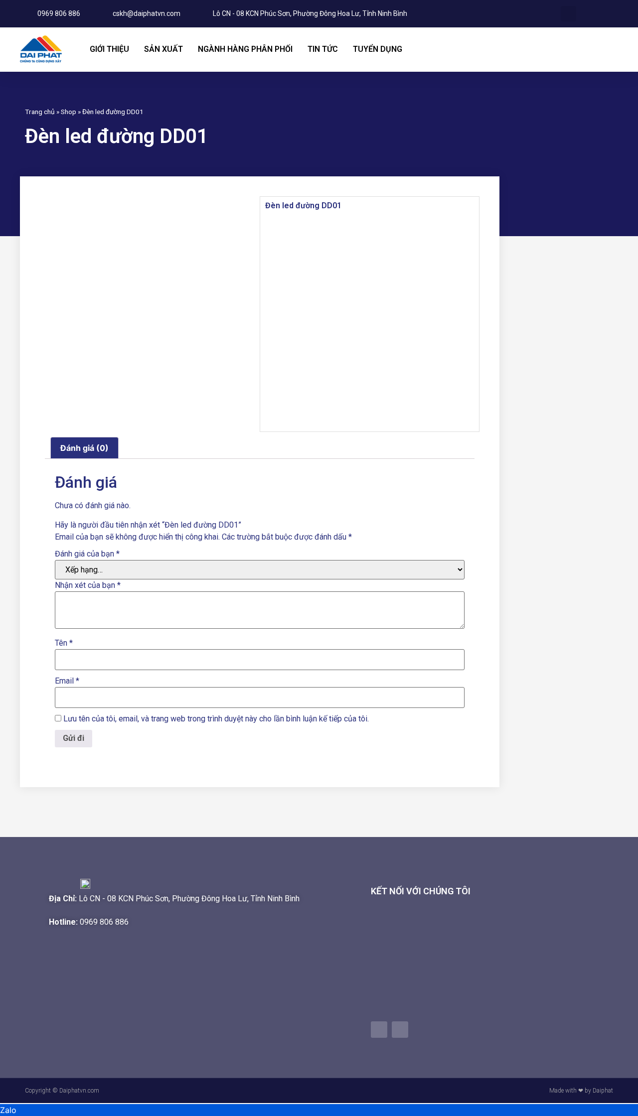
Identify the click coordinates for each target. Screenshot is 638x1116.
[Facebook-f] (379, 1029)
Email (67, 681)
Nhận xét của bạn (88, 585)
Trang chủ (40, 112)
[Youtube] (400, 1029)
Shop (68, 112)
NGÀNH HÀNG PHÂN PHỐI (245, 49)
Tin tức (323, 49)
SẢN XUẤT (163, 49)
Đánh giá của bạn (87, 554)
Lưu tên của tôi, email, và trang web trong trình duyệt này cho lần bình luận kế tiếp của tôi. (216, 719)
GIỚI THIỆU (109, 49)
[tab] (84, 448)
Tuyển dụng (377, 49)
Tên (64, 643)
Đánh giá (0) (84, 448)
